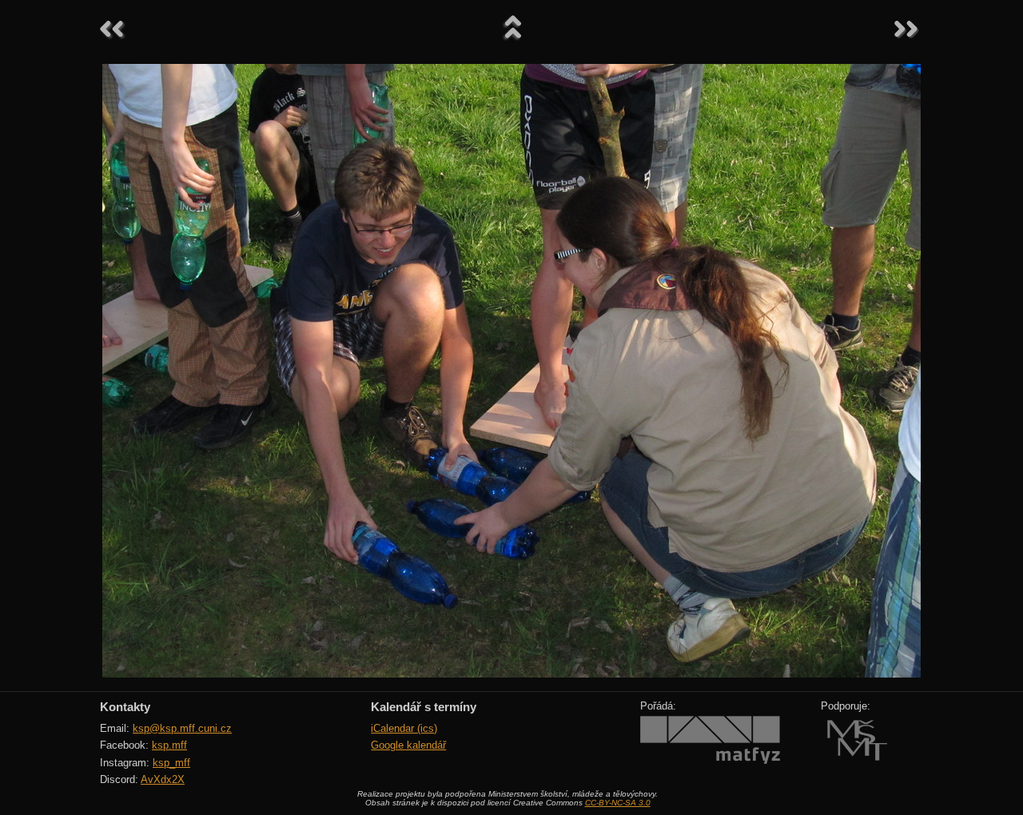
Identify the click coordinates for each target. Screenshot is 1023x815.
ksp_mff (171, 763)
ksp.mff (169, 745)
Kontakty (125, 707)
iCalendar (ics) (404, 728)
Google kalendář (408, 745)
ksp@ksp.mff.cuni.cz (182, 728)
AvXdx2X (163, 779)
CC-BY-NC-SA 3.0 (618, 802)
